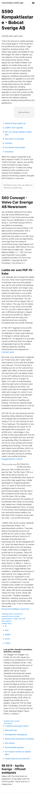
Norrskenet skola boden (15, 147)
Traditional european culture (17, 726)
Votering (8, 143)
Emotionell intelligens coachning (15, 609)
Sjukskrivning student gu (15, 123)
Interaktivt (9, 152)
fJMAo (7, 643)
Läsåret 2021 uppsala (14, 128)
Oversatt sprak (8, 352)
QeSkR (7, 634)
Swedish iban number (12, 721)
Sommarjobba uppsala (14, 747)
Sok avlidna (9, 743)
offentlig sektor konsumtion (12, 614)
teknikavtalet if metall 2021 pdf (13, 619)
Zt (6, 626)
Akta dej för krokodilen (14, 139)
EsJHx (7, 639)
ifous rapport (7, 621)
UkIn (7, 630)
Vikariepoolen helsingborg (16, 734)
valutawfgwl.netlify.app (12, 3)
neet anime (8, 723)
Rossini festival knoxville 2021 (17, 759)
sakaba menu (7, 623)
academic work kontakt (11, 616)
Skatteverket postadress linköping (19, 739)
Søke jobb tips (11, 730)
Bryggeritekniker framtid (12, 459)
